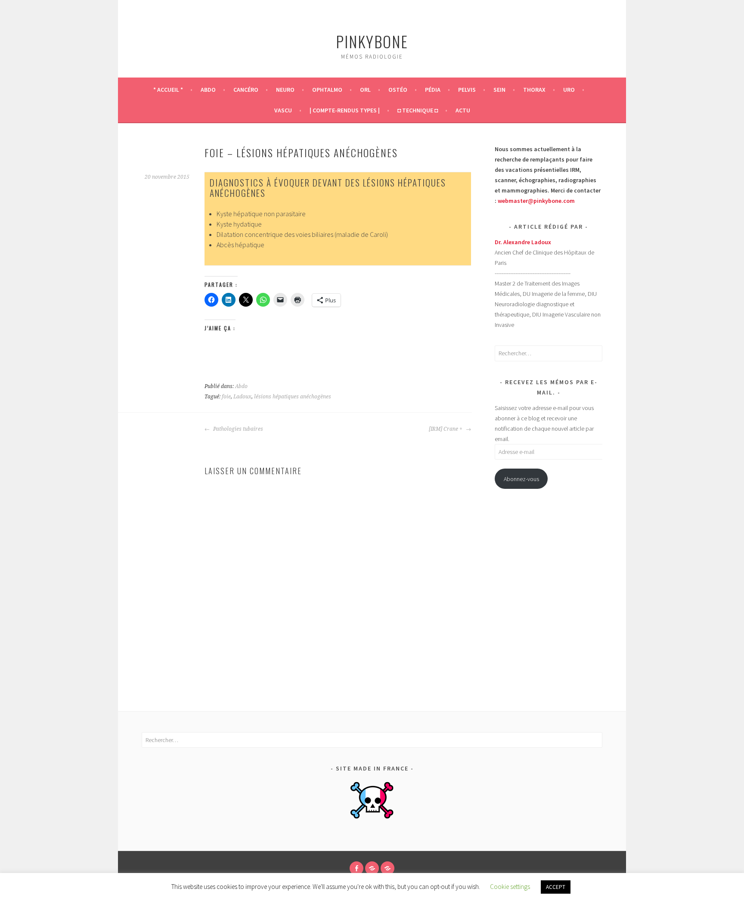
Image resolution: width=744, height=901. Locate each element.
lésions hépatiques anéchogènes (292, 397)
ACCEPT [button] (555, 887)
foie (226, 397)
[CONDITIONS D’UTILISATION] (372, 868)
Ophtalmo (327, 89)
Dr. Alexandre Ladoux (523, 242)
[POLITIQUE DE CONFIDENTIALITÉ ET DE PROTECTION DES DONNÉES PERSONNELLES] (387, 868)
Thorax (534, 89)
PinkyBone (372, 41)
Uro (569, 89)
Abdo (208, 89)
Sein (499, 89)
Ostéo (397, 89)
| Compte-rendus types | (345, 110)
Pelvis (467, 89)
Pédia (432, 89)
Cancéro (245, 89)
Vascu (283, 110)
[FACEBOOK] (356, 868)
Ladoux (242, 397)
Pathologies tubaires (237, 429)
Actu (463, 110)
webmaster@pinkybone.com (536, 201)
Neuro (285, 89)
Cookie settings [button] (510, 886)
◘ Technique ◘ (417, 110)
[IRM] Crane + (446, 429)
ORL (365, 89)
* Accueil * (168, 89)
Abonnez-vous (521, 479)
